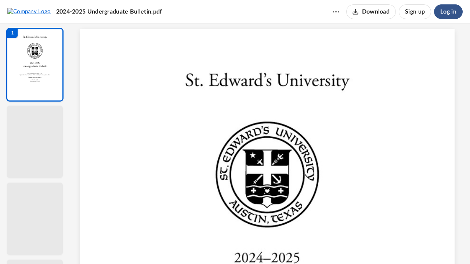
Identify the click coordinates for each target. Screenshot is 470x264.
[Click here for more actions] (336, 11)
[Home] (29, 11)
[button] (34, 64)
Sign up (415, 12)
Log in (448, 12)
